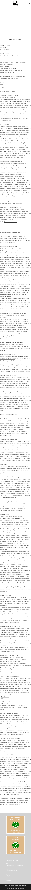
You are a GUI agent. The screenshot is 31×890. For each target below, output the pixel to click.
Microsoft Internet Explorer (8, 699)
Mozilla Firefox (5, 697)
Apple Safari (4, 703)
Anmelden (9, 880)
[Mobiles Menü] (29, 3)
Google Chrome (5, 701)
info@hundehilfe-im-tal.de (7, 359)
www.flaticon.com (22, 885)
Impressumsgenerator (10, 222)
